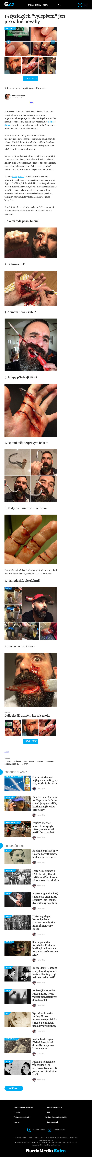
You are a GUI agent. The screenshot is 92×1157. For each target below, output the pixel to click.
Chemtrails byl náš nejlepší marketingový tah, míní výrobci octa (45, 780)
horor (25, 764)
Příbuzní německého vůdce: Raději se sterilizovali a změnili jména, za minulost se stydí (44, 1068)
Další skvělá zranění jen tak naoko (27, 715)
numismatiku (54, 1145)
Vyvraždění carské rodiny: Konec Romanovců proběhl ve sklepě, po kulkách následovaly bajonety (45, 1019)
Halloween (29, 761)
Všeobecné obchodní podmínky (56, 1117)
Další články (14, 1088)
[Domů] (9, 5)
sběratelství (39, 1145)
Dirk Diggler (41, 789)
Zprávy (31, 5)
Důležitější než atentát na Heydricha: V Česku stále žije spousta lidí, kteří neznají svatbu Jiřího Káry (45, 803)
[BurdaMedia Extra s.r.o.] (46, 1150)
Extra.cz (29, 1142)
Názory (45, 5)
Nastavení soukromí (54, 1107)
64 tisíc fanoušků (39, 1130)
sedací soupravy (54, 1142)
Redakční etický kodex (22, 1117)
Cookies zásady (52, 1122)
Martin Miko (41, 815)
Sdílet (31, 102)
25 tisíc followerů (59, 1130)
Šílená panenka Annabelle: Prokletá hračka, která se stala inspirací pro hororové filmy (45, 948)
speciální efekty (12, 764)
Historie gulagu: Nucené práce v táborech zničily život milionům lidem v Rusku (44, 922)
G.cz (64, 1137)
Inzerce (17, 1122)
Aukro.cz (64, 1142)
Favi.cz (38, 1142)
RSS (48, 1112)
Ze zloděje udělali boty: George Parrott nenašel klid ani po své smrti (45, 854)
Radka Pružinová (18, 95)
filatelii (46, 1145)
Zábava (18, 761)
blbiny (8, 761)
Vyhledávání (59, 5)
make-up (50, 761)
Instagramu (18, 176)
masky (40, 761)
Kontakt (17, 1112)
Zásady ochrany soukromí (23, 1107)
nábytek (44, 1142)
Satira (38, 5)
